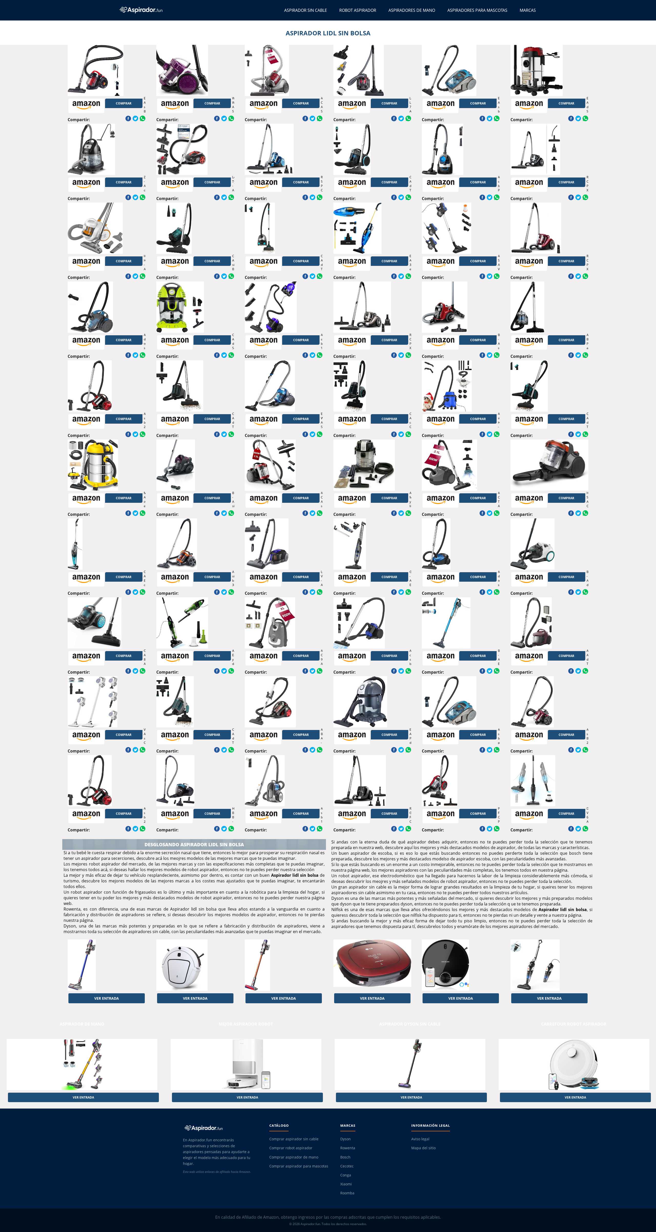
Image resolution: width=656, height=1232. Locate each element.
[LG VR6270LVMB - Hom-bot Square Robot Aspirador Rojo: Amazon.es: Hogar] (372, 965)
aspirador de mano (82, 1024)
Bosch (345, 1157)
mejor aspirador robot (246, 1024)
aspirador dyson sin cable (409, 1024)
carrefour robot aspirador (574, 1024)
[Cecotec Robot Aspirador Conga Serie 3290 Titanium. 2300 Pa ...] (461, 965)
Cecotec (347, 1166)
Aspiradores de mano (411, 10)
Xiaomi (346, 1184)
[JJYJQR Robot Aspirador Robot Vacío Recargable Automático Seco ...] (195, 965)
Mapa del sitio (423, 1148)
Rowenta (347, 1148)
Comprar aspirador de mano (293, 1157)
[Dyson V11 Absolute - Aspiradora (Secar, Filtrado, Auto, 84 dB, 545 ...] (107, 965)
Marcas (528, 10)
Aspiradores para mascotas (477, 10)
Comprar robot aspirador (290, 1148)
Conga (345, 1175)
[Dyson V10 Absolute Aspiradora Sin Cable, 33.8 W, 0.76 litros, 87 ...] (284, 965)
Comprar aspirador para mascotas (298, 1166)
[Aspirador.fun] (221, 1128)
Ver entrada (106, 998)
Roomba (347, 1193)
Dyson (345, 1139)
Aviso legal (420, 1139)
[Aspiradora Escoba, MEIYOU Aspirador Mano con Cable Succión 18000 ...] (549, 965)
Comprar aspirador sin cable (294, 1139)
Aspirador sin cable (305, 10)
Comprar (123, 103)
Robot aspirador (357, 10)
